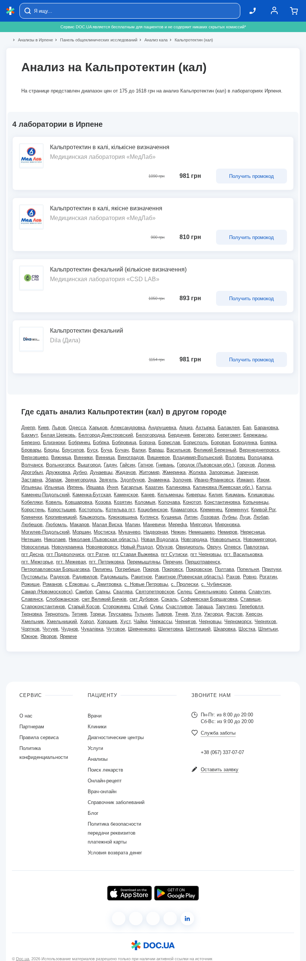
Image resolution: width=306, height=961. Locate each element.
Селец (184, 591)
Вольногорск (60, 465)
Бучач (122, 450)
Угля (196, 614)
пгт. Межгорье (37, 562)
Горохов (246, 465)
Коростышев (62, 509)
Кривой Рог (263, 509)
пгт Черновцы (205, 554)
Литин (190, 517)
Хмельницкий (62, 621)
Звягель (108, 480)
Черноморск (238, 621)
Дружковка (58, 472)
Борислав (169, 442)
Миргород (201, 524)
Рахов (233, 577)
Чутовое (115, 629)
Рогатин (268, 577)
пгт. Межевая (71, 562)
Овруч (214, 547)
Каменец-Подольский (45, 494)
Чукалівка (92, 629)
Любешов (32, 524)
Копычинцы (255, 502)
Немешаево (201, 532)
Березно (30, 442)
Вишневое (158, 457)
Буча (106, 450)
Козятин (123, 502)
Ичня (112, 487)
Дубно (80, 472)
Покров (151, 569)
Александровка (127, 427)
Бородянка (245, 442)
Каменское (126, 494)
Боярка (268, 442)
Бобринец (79, 442)
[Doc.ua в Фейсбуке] (118, 918)
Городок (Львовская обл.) (205, 465)
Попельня (248, 569)
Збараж (53, 480)
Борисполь (195, 442)
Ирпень (75, 487)
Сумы (156, 606)
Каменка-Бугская (91, 494)
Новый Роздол (137, 547)
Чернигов (185, 621)
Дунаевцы (101, 472)
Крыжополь (92, 517)
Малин (132, 524)
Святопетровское (154, 591)
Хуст (125, 621)
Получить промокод (251, 176)
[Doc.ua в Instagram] (136, 918)
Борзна (147, 442)
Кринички (31, 517)
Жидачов (125, 472)
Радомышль (114, 577)
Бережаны (254, 435)
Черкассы (161, 621)
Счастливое (179, 606)
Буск (92, 450)
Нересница (252, 532)
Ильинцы (31, 487)
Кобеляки (32, 502)
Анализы (97, 759)
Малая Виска (107, 524)
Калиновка (178, 487)
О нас (25, 716)
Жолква (197, 472)
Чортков (30, 629)
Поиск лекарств (105, 770)
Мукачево (129, 532)
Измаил (245, 480)
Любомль (56, 524)
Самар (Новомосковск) (46, 591)
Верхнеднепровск (259, 450)
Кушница (171, 517)
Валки (139, 450)
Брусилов (73, 450)
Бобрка (101, 442)
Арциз (186, 427)
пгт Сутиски (174, 554)
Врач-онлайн (102, 791)
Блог (93, 813)
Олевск (232, 547)
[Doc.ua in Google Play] (176, 893)
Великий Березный (215, 450)
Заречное (247, 472)
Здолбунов (132, 480)
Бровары (31, 450)
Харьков (98, 427)
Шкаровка (224, 629)
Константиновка (222, 502)
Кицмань (235, 494)
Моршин (81, 532)
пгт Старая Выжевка (135, 554)
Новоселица (35, 547)
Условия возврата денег (115, 852)
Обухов (164, 547)
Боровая (220, 442)
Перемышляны (143, 562)
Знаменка (158, 480)
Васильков (178, 450)
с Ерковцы (76, 584)
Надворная (155, 532)
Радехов (59, 577)
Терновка (31, 614)
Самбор (84, 591)
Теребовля (251, 606)
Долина (266, 465)
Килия (215, 494)
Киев (43, 427)
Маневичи (154, 524)
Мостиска (104, 532)
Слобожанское (62, 599)
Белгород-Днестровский (105, 435)
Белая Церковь (58, 435)
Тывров (164, 614)
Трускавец (119, 614)
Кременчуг (236, 509)
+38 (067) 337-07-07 (222, 752)
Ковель (54, 502)
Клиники (97, 726)
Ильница (54, 487)
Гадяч (110, 465)
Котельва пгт (120, 509)
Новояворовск (102, 547)
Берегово (203, 435)
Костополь (91, 509)
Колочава (169, 502)
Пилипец (102, 569)
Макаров (79, 524)
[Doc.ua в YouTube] (170, 918)
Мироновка (227, 524)
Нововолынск (225, 539)
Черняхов (265, 621)
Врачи (95, 716)
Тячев (181, 614)
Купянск (149, 517)
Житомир (149, 472)
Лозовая (209, 517)
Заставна (31, 480)
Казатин (154, 487)
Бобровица (124, 442)
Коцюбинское (153, 509)
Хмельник (32, 621)
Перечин (172, 562)
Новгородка (194, 539)
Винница (105, 457)
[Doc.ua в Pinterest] (187, 918)
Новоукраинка (67, 547)
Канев (147, 494)
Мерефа (177, 524)
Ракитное (141, 577)
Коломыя (145, 502)
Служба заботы (218, 733)
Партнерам (31, 726)
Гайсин (127, 465)
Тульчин (143, 614)
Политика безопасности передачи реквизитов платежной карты (114, 833)
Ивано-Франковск (214, 480)
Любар (260, 517)
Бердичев (179, 435)
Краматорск (184, 509)
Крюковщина (122, 517)
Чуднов (69, 629)
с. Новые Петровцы (146, 584)
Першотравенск (202, 562)
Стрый (140, 606)
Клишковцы (261, 494)
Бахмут (29, 435)
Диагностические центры (116, 737)
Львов (59, 427)
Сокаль (169, 599)
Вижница (61, 457)
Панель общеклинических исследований (95, 40)
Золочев (181, 480)
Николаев (55, 539)
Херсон (254, 614)
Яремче (68, 636)
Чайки (140, 621)
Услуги (95, 748)
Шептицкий (198, 629)
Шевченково (141, 629)
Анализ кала (153, 40)
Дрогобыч (32, 472)
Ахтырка (205, 427)
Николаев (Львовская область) (103, 539)
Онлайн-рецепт (105, 780)
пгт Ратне (98, 554)
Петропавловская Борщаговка (55, 569)
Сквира (238, 591)
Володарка (260, 457)
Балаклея (229, 427)
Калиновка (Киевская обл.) (223, 487)
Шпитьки (268, 629)
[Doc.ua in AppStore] (129, 893)
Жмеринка (173, 472)
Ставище (250, 599)
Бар (247, 427)
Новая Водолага (159, 539)
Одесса (77, 427)
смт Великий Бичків (104, 599)
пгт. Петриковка (106, 562)
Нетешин (31, 539)
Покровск (172, 569)
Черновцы (210, 621)
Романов (52, 584)
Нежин (178, 532)
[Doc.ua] (10, 11)
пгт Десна (32, 554)
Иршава (95, 487)
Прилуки (271, 569)
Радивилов (84, 577)
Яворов (48, 636)
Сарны (103, 591)
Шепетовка (170, 629)
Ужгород (213, 614)
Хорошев (107, 621)
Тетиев (79, 614)
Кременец (211, 509)
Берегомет (228, 435)
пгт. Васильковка (243, 554)
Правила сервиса (39, 737)
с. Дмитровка (106, 584)
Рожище (30, 584)
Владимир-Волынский (197, 457)
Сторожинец (116, 606)
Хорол (87, 621)
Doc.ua (22, 959)
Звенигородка (80, 480)
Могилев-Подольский (45, 532)
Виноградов (131, 457)
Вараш (156, 450)
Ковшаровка (78, 502)
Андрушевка (162, 427)
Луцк (245, 517)
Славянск (32, 599)
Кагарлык (131, 487)
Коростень (33, 509)
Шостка (246, 629)
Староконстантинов (43, 606)
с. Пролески (184, 584)
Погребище (127, 569)
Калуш (263, 487)
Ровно (249, 577)
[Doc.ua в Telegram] (153, 918)
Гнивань (165, 465)
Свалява (122, 591)
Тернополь (57, 614)
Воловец (235, 457)
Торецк (97, 614)
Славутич (259, 591)
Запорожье (221, 472)
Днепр (28, 427)
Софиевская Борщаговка (209, 599)
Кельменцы (170, 494)
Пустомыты (34, 577)
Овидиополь (190, 547)
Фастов (234, 614)
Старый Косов (84, 606)
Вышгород (89, 465)
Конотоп (192, 502)
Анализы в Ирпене (32, 40)
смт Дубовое (143, 599)
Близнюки (54, 442)
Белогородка (150, 435)
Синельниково (210, 591)
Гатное (145, 465)
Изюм (263, 480)
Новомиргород (259, 539)
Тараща (204, 606)
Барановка (266, 427)
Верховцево (34, 457)
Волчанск (32, 465)
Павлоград (256, 547)
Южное (29, 636)
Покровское (199, 569)
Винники (83, 457)
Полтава (224, 569)
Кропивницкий (60, 517)
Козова (103, 502)
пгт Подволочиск (65, 554)
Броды (51, 450)
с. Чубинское (216, 584)
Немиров (227, 532)
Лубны (229, 517)
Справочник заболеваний (116, 802)
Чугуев (50, 629)
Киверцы (196, 494)
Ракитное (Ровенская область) (189, 577)
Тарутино (226, 606)
